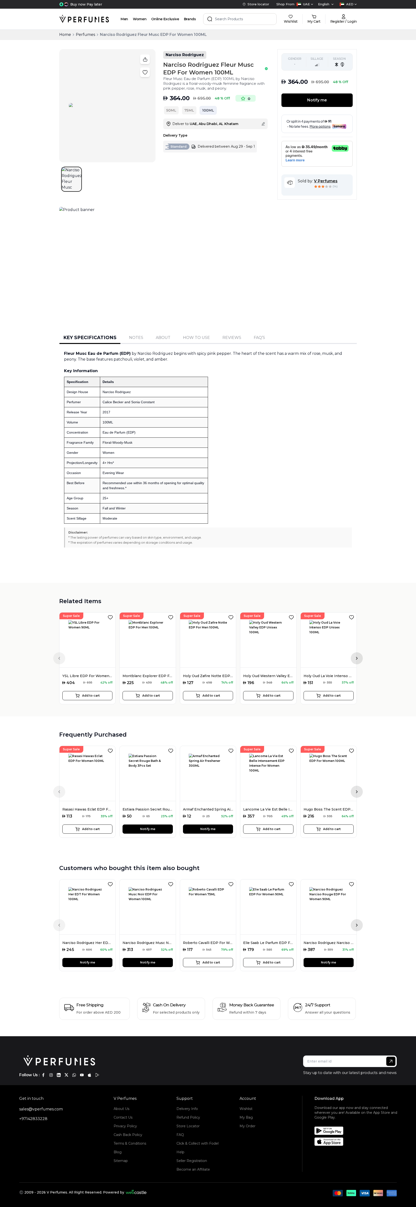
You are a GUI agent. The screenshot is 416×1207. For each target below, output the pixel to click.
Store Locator (188, 1126)
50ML (171, 110)
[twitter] (66, 1075)
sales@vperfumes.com (41, 1109)
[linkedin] (59, 1075)
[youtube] (82, 1075)
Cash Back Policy (128, 1135)
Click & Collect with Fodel (197, 1143)
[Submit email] (391, 1061)
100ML (208, 110)
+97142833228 (33, 1118)
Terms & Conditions (130, 1143)
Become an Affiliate (193, 1169)
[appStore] (89, 1075)
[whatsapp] (74, 1075)
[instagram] (51, 1075)
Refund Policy (188, 1117)
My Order (247, 1126)
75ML (189, 110)
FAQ (180, 1135)
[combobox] (304, 4)
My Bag (246, 1117)
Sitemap (121, 1161)
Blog (118, 1152)
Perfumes (85, 34)
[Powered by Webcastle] (136, 1192)
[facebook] (43, 1075)
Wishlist (246, 1109)
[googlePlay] (97, 1075)
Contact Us (123, 1117)
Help (180, 1152)
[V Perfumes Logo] (84, 19)
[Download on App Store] (357, 1141)
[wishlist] (111, 616)
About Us (121, 1109)
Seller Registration (191, 1161)
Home (65, 34)
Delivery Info (187, 1109)
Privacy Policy (125, 1126)
